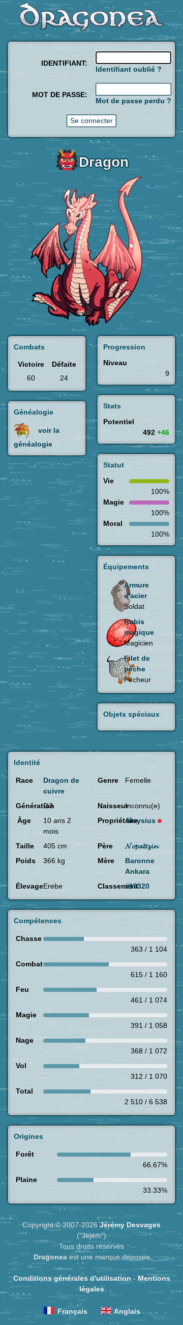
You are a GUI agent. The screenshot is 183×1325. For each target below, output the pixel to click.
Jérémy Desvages (130, 1225)
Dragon (104, 162)
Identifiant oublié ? (129, 69)
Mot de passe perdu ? (133, 101)
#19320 (137, 886)
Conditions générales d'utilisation (72, 1278)
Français (72, 1311)
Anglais (127, 1311)
